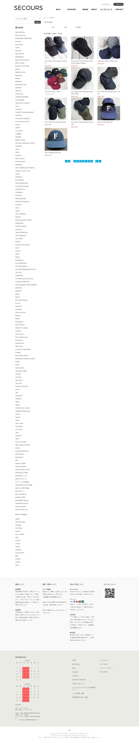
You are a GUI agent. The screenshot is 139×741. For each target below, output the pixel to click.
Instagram (75, 672)
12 (97, 161)
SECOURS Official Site (79, 679)
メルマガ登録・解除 (78, 693)
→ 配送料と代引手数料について (52, 597)
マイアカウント (106, 4)
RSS (101, 672)
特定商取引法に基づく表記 (80, 697)
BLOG (58, 9)
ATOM (105, 672)
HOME (74, 660)
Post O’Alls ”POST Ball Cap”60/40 (55, 122)
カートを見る (104, 664)
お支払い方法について (78, 683)
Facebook (75, 676)
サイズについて (106, 9)
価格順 (54, 33)
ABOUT (94, 9)
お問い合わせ (76, 664)
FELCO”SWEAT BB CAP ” (53, 152)
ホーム (45, 17)
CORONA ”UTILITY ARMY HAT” (107, 61)
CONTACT (119, 9)
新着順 (60, 33)
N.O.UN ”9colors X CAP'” (53, 91)
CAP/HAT (51, 17)
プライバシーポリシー (106, 668)
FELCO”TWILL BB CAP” (105, 122)
